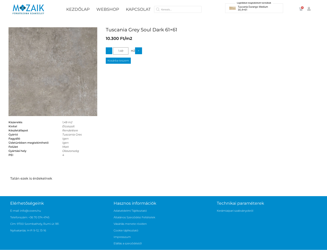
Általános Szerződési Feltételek (134, 217)
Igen (65, 138)
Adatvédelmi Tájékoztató (130, 210)
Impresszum (122, 237)
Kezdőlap (78, 9)
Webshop (107, 9)
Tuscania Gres (72, 134)
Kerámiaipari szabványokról (235, 210)
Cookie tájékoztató (126, 230)
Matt (65, 146)
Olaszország (70, 151)
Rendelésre (70, 130)
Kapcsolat (138, 9)
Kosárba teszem (118, 60)
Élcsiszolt (68, 126)
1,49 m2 (67, 122)
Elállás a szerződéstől (128, 243)
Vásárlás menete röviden (130, 223)
